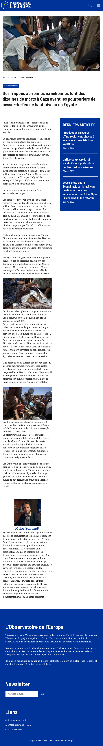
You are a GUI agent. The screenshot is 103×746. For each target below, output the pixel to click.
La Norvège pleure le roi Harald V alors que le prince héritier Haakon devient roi (78, 163)
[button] (90, 5)
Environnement (11, 85)
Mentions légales (14, 724)
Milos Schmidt (26, 77)
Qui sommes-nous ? (15, 720)
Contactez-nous (13, 729)
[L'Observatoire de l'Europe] (16, 5)
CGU (29, 724)
